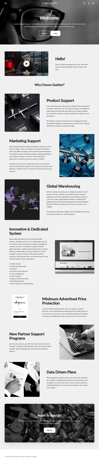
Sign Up (44, 33)
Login (55, 33)
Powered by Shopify (31, 456)
